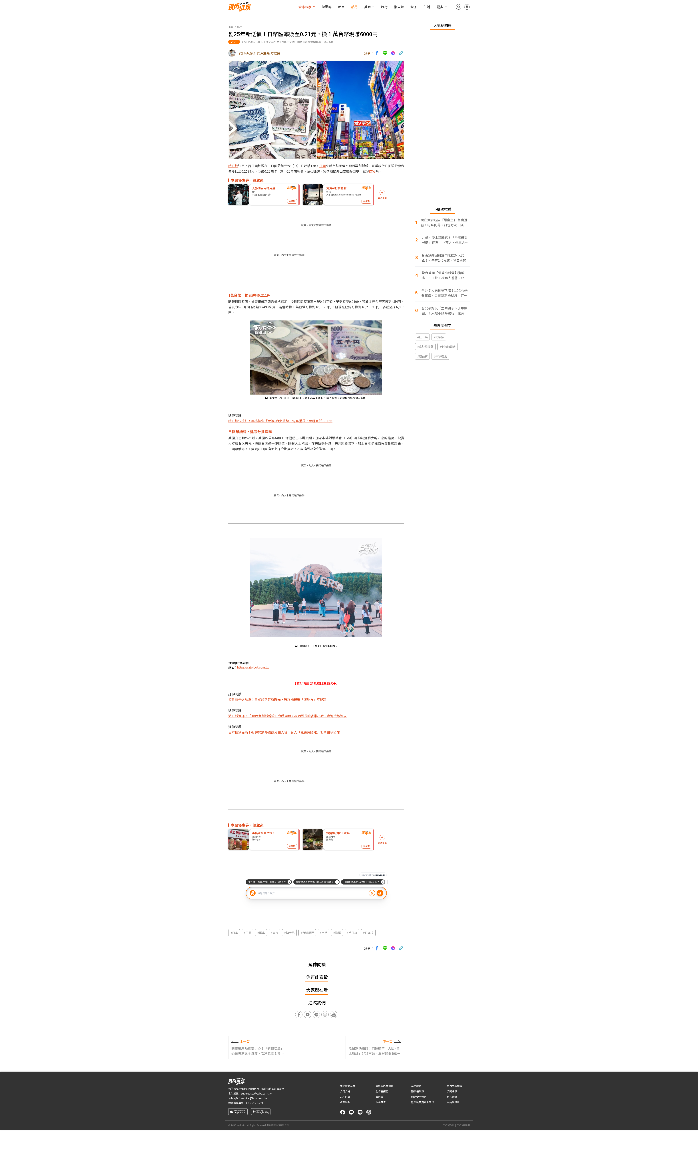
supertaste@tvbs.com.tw (256, 1093)
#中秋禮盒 (440, 356)
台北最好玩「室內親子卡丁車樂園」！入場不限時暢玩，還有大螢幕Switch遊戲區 (444, 311)
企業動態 (345, 1102)
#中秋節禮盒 (447, 346)
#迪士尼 (289, 932)
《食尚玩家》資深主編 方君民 (258, 53)
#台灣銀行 (307, 932)
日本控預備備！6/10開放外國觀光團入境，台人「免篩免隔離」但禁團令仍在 (284, 732)
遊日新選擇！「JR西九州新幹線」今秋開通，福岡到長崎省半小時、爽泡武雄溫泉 (287, 715)
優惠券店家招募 (384, 1086)
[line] (360, 1112)
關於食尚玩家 (347, 1086)
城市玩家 (305, 6)
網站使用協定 (418, 1097)
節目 (341, 6)
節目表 (379, 1097)
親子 (413, 6)
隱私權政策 (417, 1091)
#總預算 (422, 356)
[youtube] (351, 1112)
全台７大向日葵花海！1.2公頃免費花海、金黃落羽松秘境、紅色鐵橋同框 (444, 293)
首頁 (230, 27)
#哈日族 (352, 932)
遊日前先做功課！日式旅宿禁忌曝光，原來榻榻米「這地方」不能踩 (277, 699)
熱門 (354, 6)
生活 (427, 6)
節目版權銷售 (454, 1086)
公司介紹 (345, 1091)
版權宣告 (381, 1102)
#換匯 (337, 932)
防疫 (372, 171)
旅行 (384, 6)
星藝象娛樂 (453, 1102)
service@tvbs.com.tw (254, 1098)
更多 (440, 6)
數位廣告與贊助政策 (422, 1102)
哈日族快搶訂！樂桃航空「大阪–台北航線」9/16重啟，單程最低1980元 (280, 420)
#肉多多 (439, 337)
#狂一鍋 (422, 337)
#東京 (274, 932)
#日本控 (368, 932)
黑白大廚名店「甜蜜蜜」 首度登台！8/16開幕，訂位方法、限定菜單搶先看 (444, 222)
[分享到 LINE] (385, 53)
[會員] (467, 7)
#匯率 (261, 932)
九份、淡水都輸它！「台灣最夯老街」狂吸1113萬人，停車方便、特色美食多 (445, 240)
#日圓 (247, 932)
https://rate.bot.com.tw (253, 667)
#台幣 (323, 932)
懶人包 (399, 6)
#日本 (234, 932)
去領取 (292, 201)
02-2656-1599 (254, 1103)
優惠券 (327, 6)
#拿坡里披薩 (425, 346)
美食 (367, 6)
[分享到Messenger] (393, 53)
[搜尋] (458, 7)
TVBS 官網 (448, 1125)
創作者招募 (382, 1091)
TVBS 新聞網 (463, 1125)
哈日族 (233, 165)
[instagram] (369, 1112)
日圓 (322, 165)
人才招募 (345, 1097)
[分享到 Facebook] (377, 53)
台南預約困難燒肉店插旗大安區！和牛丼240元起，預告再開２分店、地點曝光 (446, 258)
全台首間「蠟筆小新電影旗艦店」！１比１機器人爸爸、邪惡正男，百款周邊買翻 (445, 275)
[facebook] (342, 1112)
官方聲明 (452, 1097)
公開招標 (452, 1091)
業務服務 (416, 1086)
